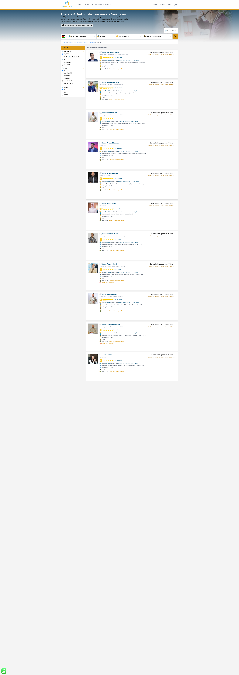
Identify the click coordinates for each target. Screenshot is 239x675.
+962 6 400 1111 (87, 25)
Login (155, 4)
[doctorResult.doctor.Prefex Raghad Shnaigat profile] (93, 268)
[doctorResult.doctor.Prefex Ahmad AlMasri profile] (93, 177)
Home (79, 4)
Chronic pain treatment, (124, 61)
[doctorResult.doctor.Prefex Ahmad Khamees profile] (93, 147)
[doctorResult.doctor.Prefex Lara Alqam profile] (93, 359)
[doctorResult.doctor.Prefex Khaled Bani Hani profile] (93, 86)
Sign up (162, 4)
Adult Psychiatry (135, 61)
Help (169, 4)
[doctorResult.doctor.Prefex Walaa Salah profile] (93, 207)
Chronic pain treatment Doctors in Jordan (82, 42)
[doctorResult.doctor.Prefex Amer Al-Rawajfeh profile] (93, 328)
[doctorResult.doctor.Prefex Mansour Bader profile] (93, 238)
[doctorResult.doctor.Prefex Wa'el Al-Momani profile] (93, 56)
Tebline (86, 4)
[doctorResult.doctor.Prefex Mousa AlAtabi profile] (93, 117)
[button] (102, 4)
